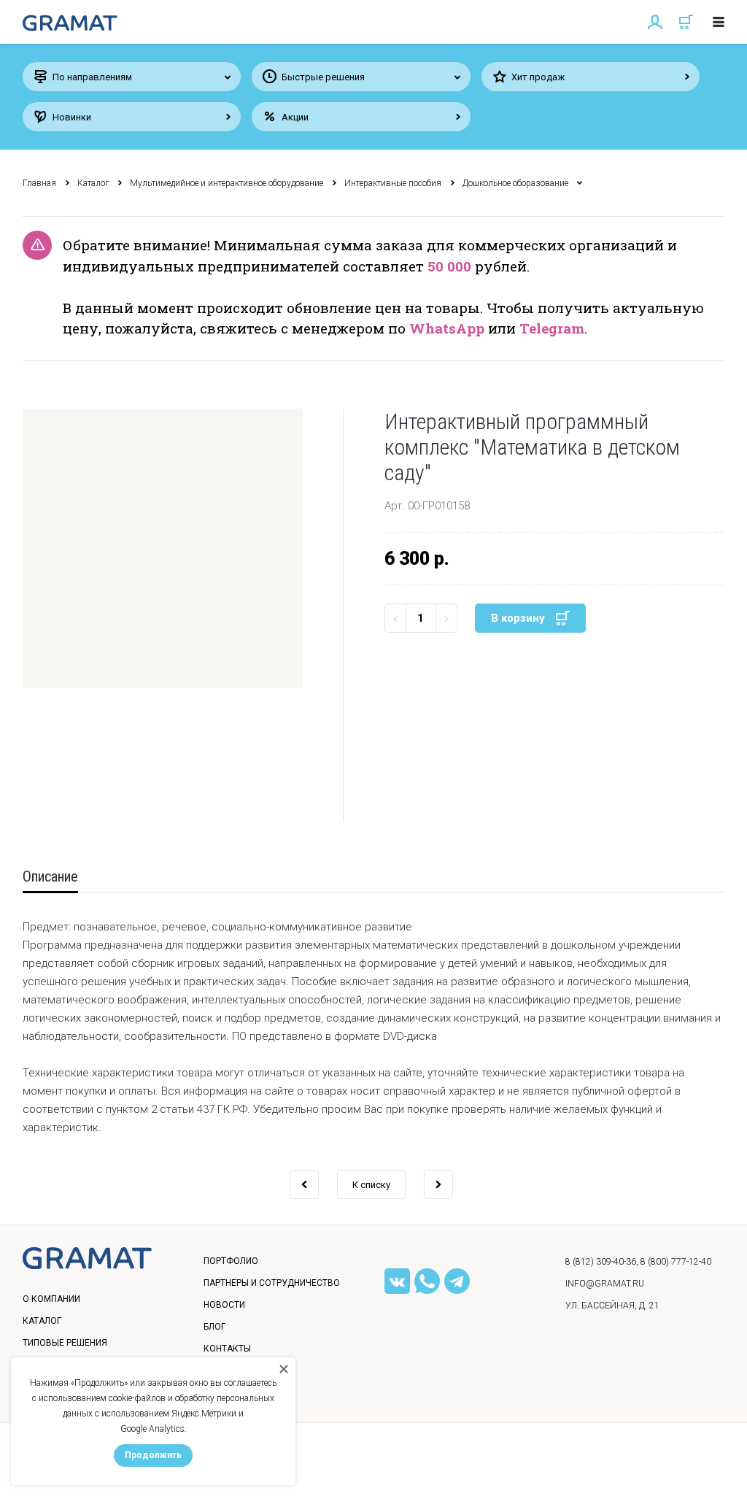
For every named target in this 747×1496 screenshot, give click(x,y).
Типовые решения (65, 1343)
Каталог (93, 183)
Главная (39, 183)
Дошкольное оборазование (515, 183)
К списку (371, 1184)
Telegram (551, 328)
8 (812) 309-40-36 (600, 1262)
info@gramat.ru (604, 1284)
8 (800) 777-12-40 (675, 1262)
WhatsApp (446, 328)
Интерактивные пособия (392, 183)
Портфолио (231, 1261)
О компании (51, 1299)
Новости (224, 1305)
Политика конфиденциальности (110, 1470)
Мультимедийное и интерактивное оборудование (226, 183)
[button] (162, 548)
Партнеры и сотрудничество (272, 1283)
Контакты (227, 1348)
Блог (214, 1327)
